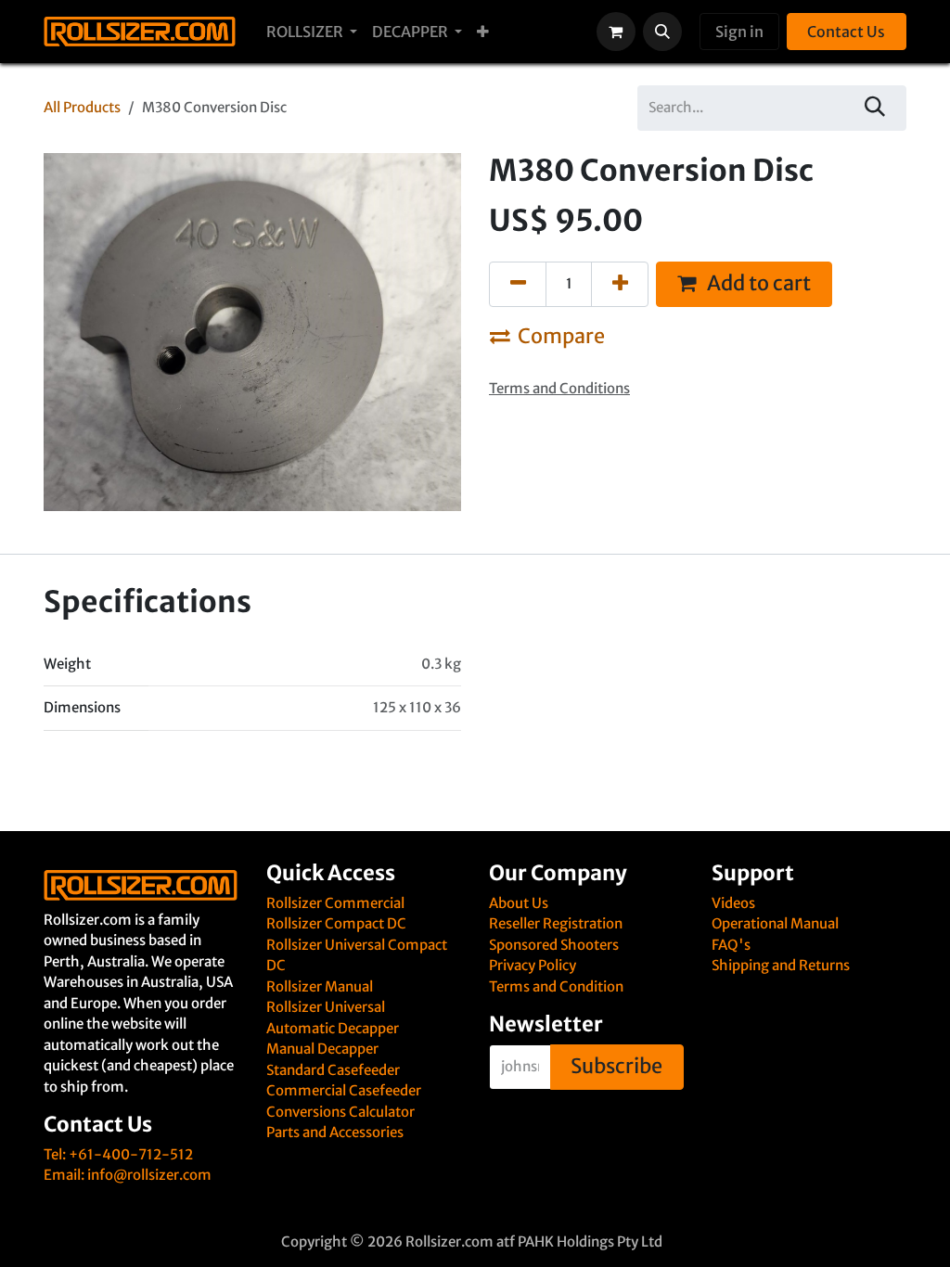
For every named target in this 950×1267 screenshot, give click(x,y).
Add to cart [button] (757, 283)
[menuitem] (312, 31)
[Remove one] (517, 284)
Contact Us (846, 31)
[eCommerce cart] (616, 31)
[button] (662, 31)
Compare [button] (561, 336)
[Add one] (619, 284)
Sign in (739, 31)
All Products (82, 107)
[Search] (875, 108)
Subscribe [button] (616, 1066)
